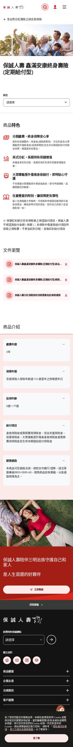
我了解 (36, 738)
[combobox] (36, 102)
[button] (45, 7)
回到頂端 (34, 604)
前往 (5, 95)
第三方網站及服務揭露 (21, 729)
